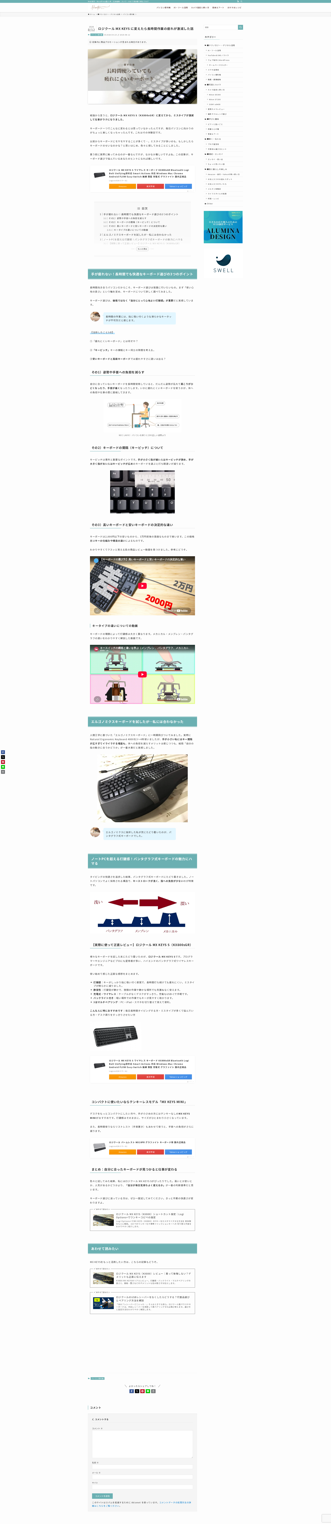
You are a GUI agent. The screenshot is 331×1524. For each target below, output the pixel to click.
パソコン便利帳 (97, 35)
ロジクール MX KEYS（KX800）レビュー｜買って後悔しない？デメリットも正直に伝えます (153, 1275)
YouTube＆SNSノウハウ (218, 55)
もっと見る (142, 249)
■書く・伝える (214, 139)
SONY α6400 (214, 104)
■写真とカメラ (214, 84)
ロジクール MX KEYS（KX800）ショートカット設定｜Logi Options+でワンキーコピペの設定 (150, 1215)
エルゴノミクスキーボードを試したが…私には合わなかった (137, 234)
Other (210, 203)
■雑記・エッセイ (215, 154)
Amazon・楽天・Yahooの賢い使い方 (224, 174)
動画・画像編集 (214, 79)
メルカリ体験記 (214, 189)
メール (96, 1472)
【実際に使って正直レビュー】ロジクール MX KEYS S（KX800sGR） (145, 243)
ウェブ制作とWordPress (219, 60)
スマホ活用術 (213, 70)
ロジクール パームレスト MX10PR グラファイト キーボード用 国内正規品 (147, 1142)
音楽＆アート (213, 134)
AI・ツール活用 (214, 50)
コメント (97, 1428)
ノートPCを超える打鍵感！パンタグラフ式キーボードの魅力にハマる (143, 239)
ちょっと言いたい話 (216, 164)
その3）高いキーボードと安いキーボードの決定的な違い (138, 225)
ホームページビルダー (218, 65)
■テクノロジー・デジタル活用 (221, 45)
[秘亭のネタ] (99, 7)
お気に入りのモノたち (217, 184)
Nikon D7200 (215, 99)
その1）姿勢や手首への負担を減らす (127, 218)
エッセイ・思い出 (215, 159)
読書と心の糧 (213, 129)
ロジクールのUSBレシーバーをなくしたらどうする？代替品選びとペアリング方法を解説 (153, 1298)
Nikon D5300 (215, 94)
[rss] (238, 1)
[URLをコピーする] (153, 1391)
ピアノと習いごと (215, 124)
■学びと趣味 (213, 119)
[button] (131, 1391)
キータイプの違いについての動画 (131, 229)
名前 (95, 1462)
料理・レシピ (213, 198)
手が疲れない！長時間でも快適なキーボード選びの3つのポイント (140, 214)
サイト (95, 1482)
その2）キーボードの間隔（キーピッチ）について (134, 222)
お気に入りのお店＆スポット (220, 179)
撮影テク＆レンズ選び (217, 114)
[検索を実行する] (240, 27)
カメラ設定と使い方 (216, 89)
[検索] (241, 1)
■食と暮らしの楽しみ (217, 169)
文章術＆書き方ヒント (217, 149)
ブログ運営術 (213, 144)
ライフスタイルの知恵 (217, 193)
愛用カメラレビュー (216, 109)
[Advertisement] (142, 1351)
